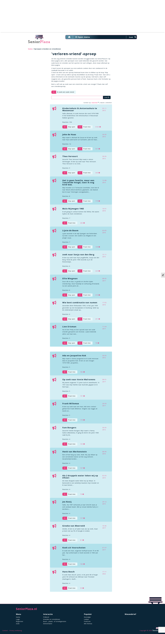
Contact (5, 630)
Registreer (19, 621)
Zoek (17, 624)
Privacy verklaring (15, 630)
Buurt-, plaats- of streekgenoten (54, 621)
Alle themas (88, 624)
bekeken (109, 102)
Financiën (87, 621)
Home (30, 49)
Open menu (83, 37)
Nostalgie (87, 617)
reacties (94, 102)
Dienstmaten (47, 624)
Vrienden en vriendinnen (51, 619)
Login (18, 619)
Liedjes (86, 619)
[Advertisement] (82, 17)
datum (102, 102)
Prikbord (46, 617)
